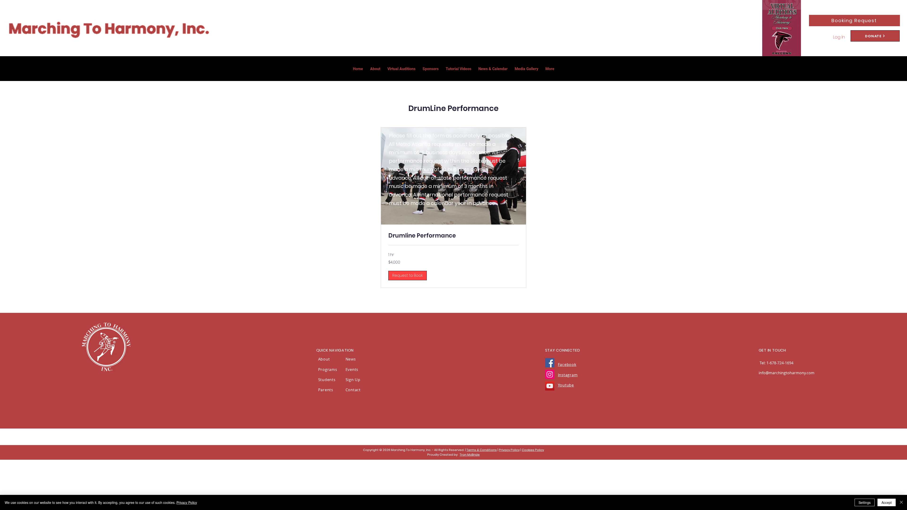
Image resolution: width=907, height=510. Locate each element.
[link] (453, 235)
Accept (886, 502)
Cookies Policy (533, 450)
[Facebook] (549, 362)
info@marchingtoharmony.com (786, 372)
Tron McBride (470, 454)
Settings (865, 502)
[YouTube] (549, 386)
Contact (353, 389)
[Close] (901, 502)
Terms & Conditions (481, 450)
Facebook (567, 364)
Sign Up (354, 379)
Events (352, 369)
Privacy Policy (509, 450)
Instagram (568, 375)
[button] (550, 69)
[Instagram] (549, 374)
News (351, 359)
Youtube (566, 385)
